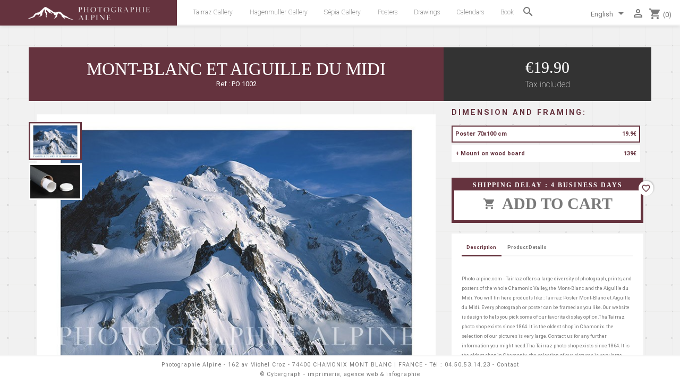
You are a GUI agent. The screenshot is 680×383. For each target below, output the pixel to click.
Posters (387, 12)
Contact (508, 364)
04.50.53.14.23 (467, 364)
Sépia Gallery (342, 12)
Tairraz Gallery (213, 12)
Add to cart (548, 203)
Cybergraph (284, 374)
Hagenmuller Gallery (279, 12)
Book (507, 12)
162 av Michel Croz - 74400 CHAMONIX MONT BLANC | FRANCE (325, 364)
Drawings (427, 12)
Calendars (470, 12)
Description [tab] (481, 247)
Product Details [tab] (527, 247)
